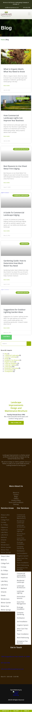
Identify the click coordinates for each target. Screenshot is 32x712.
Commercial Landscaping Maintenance (21, 516)
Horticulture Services (21, 534)
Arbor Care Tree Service (22, 559)
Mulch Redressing (23, 565)
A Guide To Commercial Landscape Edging (14, 213)
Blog (5, 353)
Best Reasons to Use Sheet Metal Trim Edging (15, 167)
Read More (7, 85)
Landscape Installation (10, 363)
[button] (29, 13)
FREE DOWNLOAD (16, 423)
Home (3, 39)
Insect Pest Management (21, 539)
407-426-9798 (5, 663)
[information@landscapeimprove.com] (2, 666)
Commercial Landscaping (11, 355)
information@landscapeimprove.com (12, 669)
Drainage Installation (20, 543)
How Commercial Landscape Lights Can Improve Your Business (14, 118)
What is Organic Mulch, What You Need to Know (14, 70)
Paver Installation (23, 563)
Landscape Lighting (10, 365)
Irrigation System (9, 362)
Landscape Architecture (21, 526)
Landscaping (8, 366)
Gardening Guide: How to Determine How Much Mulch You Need (15, 263)
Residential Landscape (20, 522)
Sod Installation (8, 370)
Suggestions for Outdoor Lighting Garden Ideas (15, 310)
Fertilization (21, 551)
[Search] (29, 343)
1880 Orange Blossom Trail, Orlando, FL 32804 (15, 656)
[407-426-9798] (2, 660)
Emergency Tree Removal (11, 360)
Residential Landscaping (11, 368)
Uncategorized (8, 371)
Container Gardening (10, 357)
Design (6, 358)
